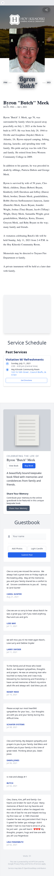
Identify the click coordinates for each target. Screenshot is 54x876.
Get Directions (26, 380)
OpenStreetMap (30, 868)
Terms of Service (34, 864)
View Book (13, 465)
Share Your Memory (18, 508)
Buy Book (29, 465)
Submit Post (27, 555)
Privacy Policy (19, 864)
